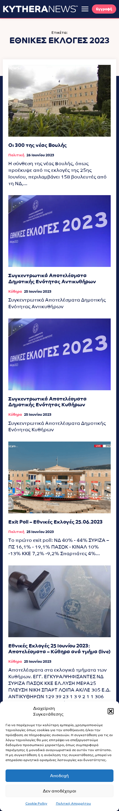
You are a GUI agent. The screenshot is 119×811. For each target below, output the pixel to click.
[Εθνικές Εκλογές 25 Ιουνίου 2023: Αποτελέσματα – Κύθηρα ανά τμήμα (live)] (59, 601)
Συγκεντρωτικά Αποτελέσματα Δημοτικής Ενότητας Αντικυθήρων (52, 278)
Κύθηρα (15, 291)
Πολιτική (16, 155)
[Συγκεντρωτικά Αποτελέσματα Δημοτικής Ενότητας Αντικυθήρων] (59, 231)
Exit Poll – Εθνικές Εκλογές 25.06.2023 (55, 522)
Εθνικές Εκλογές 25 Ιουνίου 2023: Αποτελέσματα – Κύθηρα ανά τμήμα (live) (59, 649)
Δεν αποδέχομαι (59, 791)
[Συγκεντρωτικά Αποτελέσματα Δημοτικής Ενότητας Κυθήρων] (59, 354)
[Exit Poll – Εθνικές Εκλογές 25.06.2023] (59, 477)
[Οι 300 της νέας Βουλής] (59, 101)
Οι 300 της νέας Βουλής (37, 145)
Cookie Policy (36, 803)
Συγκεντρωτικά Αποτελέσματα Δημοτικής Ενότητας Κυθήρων (47, 402)
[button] (110, 711)
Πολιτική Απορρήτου (73, 803)
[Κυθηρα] (40, 9)
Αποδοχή (59, 775)
